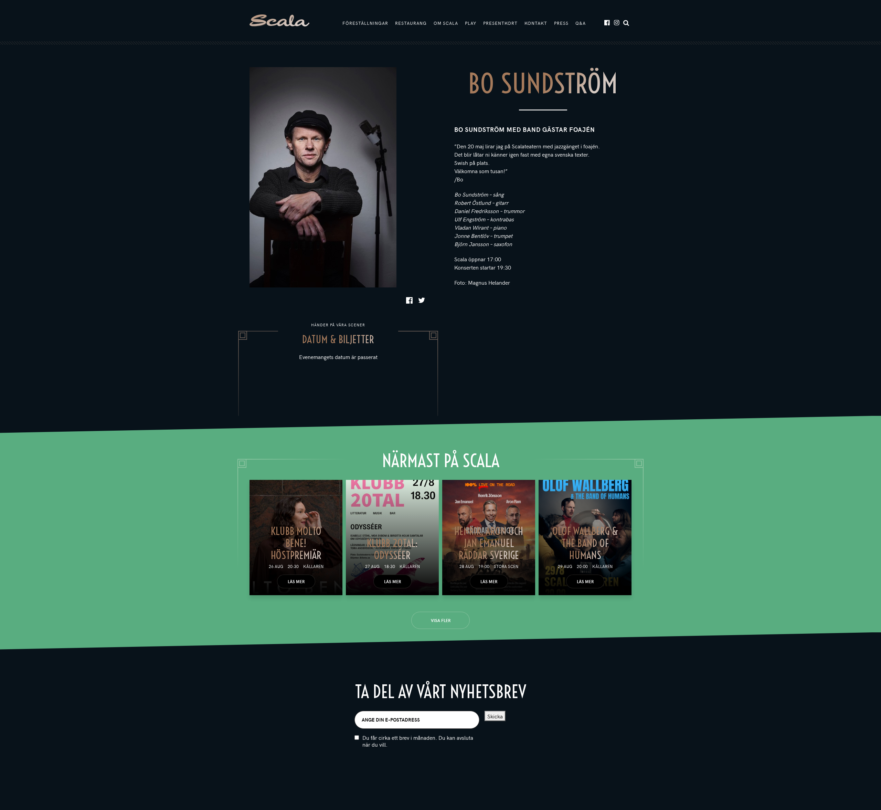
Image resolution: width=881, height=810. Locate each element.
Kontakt (535, 23)
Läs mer (296, 581)
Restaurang (411, 23)
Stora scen (506, 566)
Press (561, 23)
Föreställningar (365, 23)
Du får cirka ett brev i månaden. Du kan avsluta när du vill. (417, 741)
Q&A (580, 23)
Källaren (313, 566)
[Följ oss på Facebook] (606, 22)
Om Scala (446, 23)
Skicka (495, 716)
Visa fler (440, 620)
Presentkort (500, 23)
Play (470, 23)
